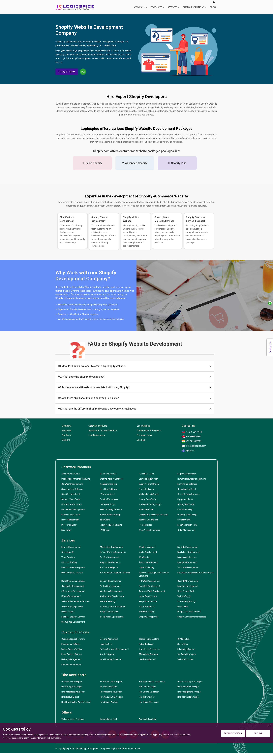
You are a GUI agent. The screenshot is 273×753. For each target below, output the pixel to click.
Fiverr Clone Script (108, 474)
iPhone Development (70, 596)
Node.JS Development (110, 586)
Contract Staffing (69, 562)
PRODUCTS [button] (156, 7)
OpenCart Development (149, 586)
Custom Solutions (75, 632)
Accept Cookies (233, 733)
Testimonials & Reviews (149, 430)
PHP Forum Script (69, 525)
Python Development (148, 562)
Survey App (182, 644)
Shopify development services (86, 58)
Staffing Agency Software (111, 479)
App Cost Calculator (148, 719)
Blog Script (66, 530)
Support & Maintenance (110, 581)
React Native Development (73, 567)
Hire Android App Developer (189, 681)
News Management (70, 520)
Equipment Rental (185, 499)
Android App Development (112, 596)
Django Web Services (186, 557)
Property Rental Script (187, 515)
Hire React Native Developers (152, 681)
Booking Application (109, 639)
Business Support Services (73, 617)
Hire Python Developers (71, 681)
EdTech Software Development (114, 649)
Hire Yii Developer (146, 697)
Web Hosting (144, 557)
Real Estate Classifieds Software (153, 515)
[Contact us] (214, 2)
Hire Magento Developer (111, 692)
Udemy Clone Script (147, 499)
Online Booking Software (188, 494)
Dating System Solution (71, 649)
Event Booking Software (111, 509)
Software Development (187, 567)
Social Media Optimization (112, 617)
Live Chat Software (108, 489)
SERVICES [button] (172, 7)
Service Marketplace (109, 499)
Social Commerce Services (73, 581)
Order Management (186, 530)
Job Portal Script (107, 504)
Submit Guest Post (108, 719)
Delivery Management (71, 659)
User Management (147, 659)
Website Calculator (185, 659)
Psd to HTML (183, 606)
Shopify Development (148, 617)
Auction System (107, 654)
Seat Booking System (148, 479)
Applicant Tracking (108, 484)
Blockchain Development (188, 552)
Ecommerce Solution (70, 644)
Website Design (184, 596)
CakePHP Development (187, 581)
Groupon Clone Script (70, 499)
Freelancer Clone (146, 474)
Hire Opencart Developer (188, 697)
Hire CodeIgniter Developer (189, 692)
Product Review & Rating (111, 525)
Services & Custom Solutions (102, 430)
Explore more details (172, 735)
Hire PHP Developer (147, 687)
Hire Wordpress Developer (73, 692)
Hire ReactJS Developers (111, 681)
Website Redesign (108, 601)
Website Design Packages (72, 719)
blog (213, 7)
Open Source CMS (185, 591)
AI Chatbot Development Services (115, 572)
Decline (258, 733)
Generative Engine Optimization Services (195, 572)
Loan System (106, 644)
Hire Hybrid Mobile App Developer (76, 702)
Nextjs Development (148, 552)
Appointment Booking (110, 515)
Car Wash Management (72, 484)
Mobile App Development (111, 547)
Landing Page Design (186, 601)
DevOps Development (110, 557)
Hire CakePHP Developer (188, 687)
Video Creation (68, 557)
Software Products (97, 425)
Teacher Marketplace (148, 520)
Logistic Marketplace (186, 474)
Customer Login (144, 435)
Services (68, 540)
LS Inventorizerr (107, 494)
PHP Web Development (149, 581)
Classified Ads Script (70, 494)
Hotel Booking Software (110, 659)
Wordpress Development (111, 591)
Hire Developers (96, 435)
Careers (66, 440)
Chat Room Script (185, 509)
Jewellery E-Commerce (149, 649)
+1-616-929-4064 (194, 432)
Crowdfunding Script (186, 489)
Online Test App (146, 644)
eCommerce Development (73, 591)
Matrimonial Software (187, 484)
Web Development (147, 547)
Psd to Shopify (68, 612)
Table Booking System (149, 639)
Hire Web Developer (109, 687)
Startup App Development (73, 622)
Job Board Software (70, 474)
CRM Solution (183, 639)
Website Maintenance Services (75, 601)
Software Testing (146, 612)
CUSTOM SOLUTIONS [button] (193, 7)
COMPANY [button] (139, 7)
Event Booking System (71, 654)
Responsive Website (148, 601)
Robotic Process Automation (113, 552)
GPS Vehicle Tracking (148, 654)
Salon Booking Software (72, 489)
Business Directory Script (150, 504)
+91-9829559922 (193, 441)
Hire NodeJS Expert (70, 697)
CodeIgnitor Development (72, 586)
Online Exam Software (71, 504)
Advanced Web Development (152, 591)
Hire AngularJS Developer (111, 697)
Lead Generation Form (187, 525)
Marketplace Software (149, 494)
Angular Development (110, 562)
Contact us (188, 425)
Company (66, 425)
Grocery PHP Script (185, 504)
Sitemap (141, 440)
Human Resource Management (191, 479)
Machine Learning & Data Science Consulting (154, 574)
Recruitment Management (73, 509)
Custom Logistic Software (73, 639)
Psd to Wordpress (147, 606)
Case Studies (143, 425)
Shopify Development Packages (191, 617)
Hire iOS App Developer (71, 687)
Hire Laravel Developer (149, 692)
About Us (66, 430)
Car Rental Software (186, 654)
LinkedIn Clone (183, 520)
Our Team (66, 435)
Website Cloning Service (72, 606)
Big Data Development (187, 547)
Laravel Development (70, 547)
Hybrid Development (148, 596)
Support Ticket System (149, 484)
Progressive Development (189, 612)
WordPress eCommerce (149, 530)
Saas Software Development (113, 606)
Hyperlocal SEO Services (72, 572)
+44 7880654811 (193, 436)
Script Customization (109, 612)
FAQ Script (104, 530)
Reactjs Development (187, 562)
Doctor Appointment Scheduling (75, 479)
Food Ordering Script (70, 515)
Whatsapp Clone (146, 509)
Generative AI (67, 552)
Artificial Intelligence (109, 567)
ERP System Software (71, 664)
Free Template (145, 525)
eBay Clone (105, 520)
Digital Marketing (146, 567)
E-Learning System (186, 649)
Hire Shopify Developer (149, 702)
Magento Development (187, 586)
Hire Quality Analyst (109, 702)
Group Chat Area (146, 489)
